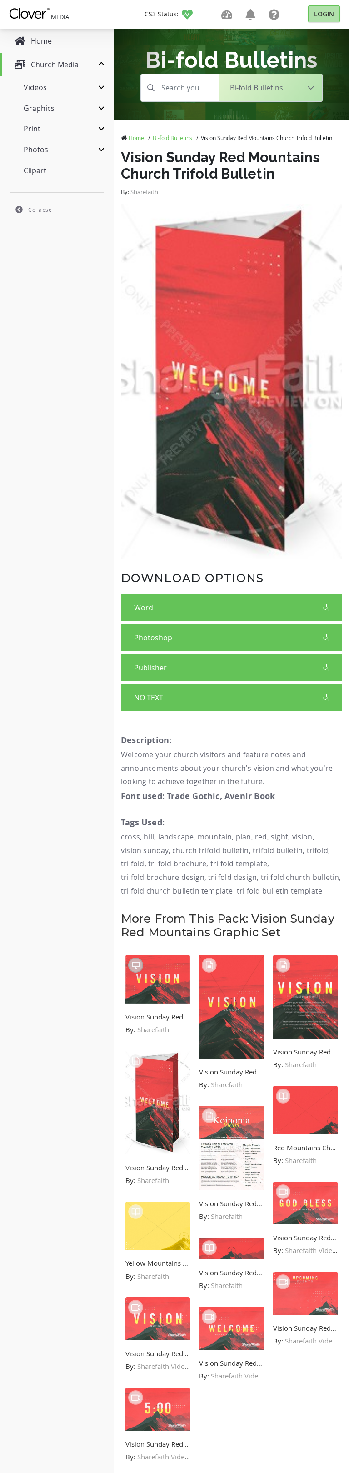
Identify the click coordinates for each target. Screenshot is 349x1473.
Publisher (150, 668)
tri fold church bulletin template (177, 891)
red (261, 837)
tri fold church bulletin (300, 877)
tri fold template (238, 864)
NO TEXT (148, 698)
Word (143, 608)
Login (324, 14)
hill (149, 837)
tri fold (133, 864)
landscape (176, 837)
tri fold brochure (177, 864)
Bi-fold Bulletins (172, 137)
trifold (317, 850)
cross (130, 837)
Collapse (40, 209)
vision (302, 837)
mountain (215, 837)
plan (243, 837)
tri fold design (232, 877)
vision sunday (145, 850)
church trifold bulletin (210, 850)
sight (279, 837)
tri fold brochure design (162, 877)
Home (136, 137)
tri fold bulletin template (279, 891)
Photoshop (153, 638)
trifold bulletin (278, 850)
